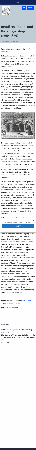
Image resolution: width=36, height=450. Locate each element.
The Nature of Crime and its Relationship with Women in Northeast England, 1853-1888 (18, 337)
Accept (18, 226)
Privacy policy (21, 229)
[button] (33, 220)
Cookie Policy (13, 229)
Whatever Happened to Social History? (17, 329)
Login (30, 8)
